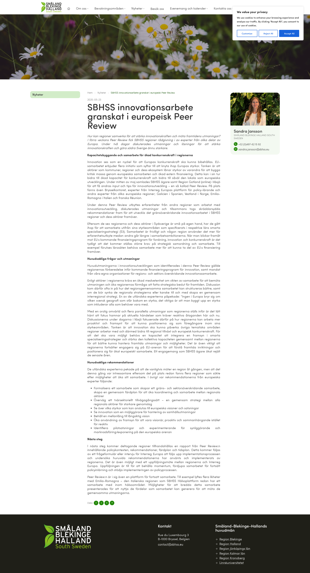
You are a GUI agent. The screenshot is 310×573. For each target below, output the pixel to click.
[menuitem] (68, 9)
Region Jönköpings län (234, 548)
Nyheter (136, 8)
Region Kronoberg (232, 558)
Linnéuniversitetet (231, 562)
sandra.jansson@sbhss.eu (253, 149)
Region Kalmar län (232, 553)
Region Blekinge (230, 539)
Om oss (81, 8)
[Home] (68, 9)
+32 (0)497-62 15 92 (249, 144)
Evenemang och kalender (188, 8)
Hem (90, 92)
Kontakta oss (222, 8)
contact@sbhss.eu (170, 544)
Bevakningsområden (109, 8)
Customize (247, 33)
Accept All (289, 33)
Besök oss (157, 8)
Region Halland (230, 544)
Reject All (268, 33)
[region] (268, 23)
